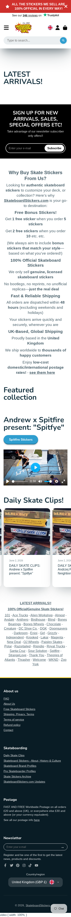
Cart (65, 27)
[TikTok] (30, 865)
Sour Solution (37, 651)
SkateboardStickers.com (41, 905)
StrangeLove (17, 655)
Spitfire (55, 651)
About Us (9, 703)
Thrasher (24, 659)
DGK (43, 628)
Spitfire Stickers (21, 439)
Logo (23, 28)
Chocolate (54, 624)
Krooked (32, 637)
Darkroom (21, 633)
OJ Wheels (31, 642)
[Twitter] (11, 865)
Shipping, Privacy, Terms (19, 714)
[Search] (63, 40)
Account (57, 27)
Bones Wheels (33, 624)
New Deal (14, 642)
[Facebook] (5, 865)
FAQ (6, 698)
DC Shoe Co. (28, 628)
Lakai (44, 637)
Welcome (39, 659)
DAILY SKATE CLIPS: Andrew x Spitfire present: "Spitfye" (27, 547)
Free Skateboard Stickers (19, 709)
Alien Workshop (41, 615)
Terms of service (14, 719)
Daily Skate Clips (14, 755)
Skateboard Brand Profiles (20, 765)
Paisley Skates (51, 642)
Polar (8, 646)
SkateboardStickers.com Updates (24, 781)
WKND (53, 659)
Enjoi (33, 633)
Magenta (57, 637)
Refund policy (12, 724)
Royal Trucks (56, 646)
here (37, 820)
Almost (60, 615)
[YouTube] (36, 865)
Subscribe (54, 148)
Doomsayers (58, 628)
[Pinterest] (18, 865)
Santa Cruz (17, 651)
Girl (42, 633)
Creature (10, 628)
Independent (15, 637)
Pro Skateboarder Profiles (20, 771)
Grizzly (52, 633)
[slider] (20, 481)
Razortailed (22, 646)
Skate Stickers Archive (17, 776)
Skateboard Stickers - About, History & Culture (32, 760)
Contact (8, 730)
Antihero (22, 619)
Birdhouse (38, 619)
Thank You (36, 655)
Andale (9, 619)
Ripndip (38, 646)
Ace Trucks (20, 615)
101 (7, 615)
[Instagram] (24, 865)
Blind (51, 619)
